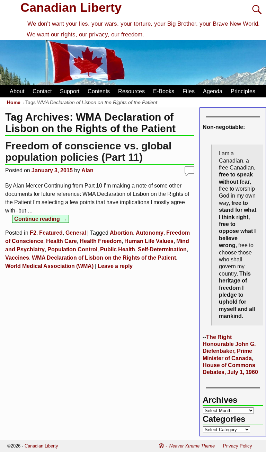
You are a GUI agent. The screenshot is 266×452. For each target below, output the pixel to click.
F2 (33, 233)
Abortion (121, 233)
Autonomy (149, 233)
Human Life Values (149, 241)
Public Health (117, 249)
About (17, 91)
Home (13, 102)
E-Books (163, 91)
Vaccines (17, 258)
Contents (99, 91)
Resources (131, 91)
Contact (42, 91)
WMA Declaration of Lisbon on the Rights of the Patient (104, 258)
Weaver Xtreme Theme (191, 446)
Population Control (72, 249)
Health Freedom (101, 241)
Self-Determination (162, 249)
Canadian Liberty (71, 7)
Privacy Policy (237, 446)
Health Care (61, 241)
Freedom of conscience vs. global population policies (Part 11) (88, 151)
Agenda (212, 91)
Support (69, 91)
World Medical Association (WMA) (49, 266)
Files (189, 91)
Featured (51, 233)
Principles (243, 91)
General (75, 233)
